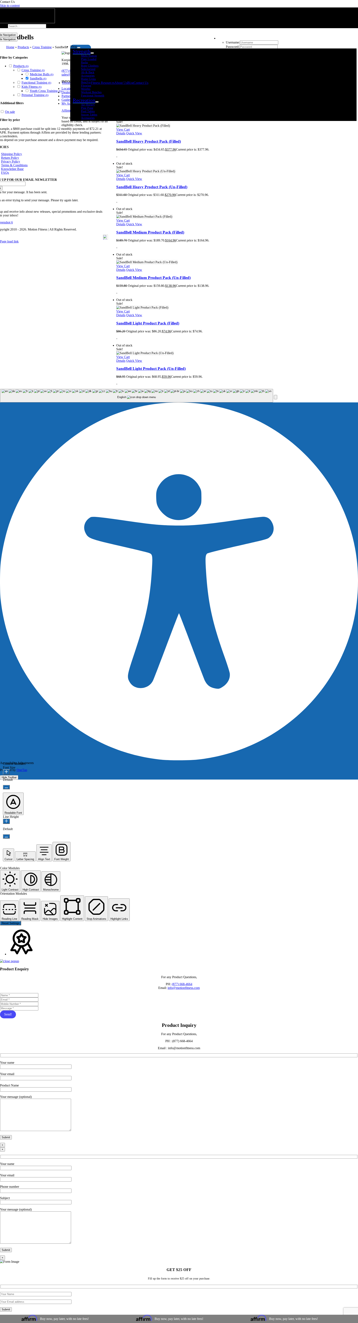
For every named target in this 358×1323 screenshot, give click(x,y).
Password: (232, 46)
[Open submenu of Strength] (92, 53)
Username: (233, 42)
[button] (275, 397)
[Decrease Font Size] (6, 787)
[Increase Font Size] (6, 772)
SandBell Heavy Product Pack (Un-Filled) (151, 187)
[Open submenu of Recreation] (97, 102)
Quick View (134, 133)
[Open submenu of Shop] (78, 47)
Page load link (9, 241)
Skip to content (10, 5)
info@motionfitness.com (184, 988)
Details (120, 133)
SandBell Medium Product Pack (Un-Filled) (153, 277)
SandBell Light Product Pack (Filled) (147, 323)
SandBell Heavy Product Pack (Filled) (148, 141)
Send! (8, 1014)
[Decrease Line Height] (6, 836)
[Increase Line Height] (6, 821)
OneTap (22, 770)
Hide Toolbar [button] (9, 777)
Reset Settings (10, 923)
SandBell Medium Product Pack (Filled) (150, 232)
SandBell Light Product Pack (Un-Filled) (151, 368)
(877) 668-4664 (182, 984)
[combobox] (136, 395)
